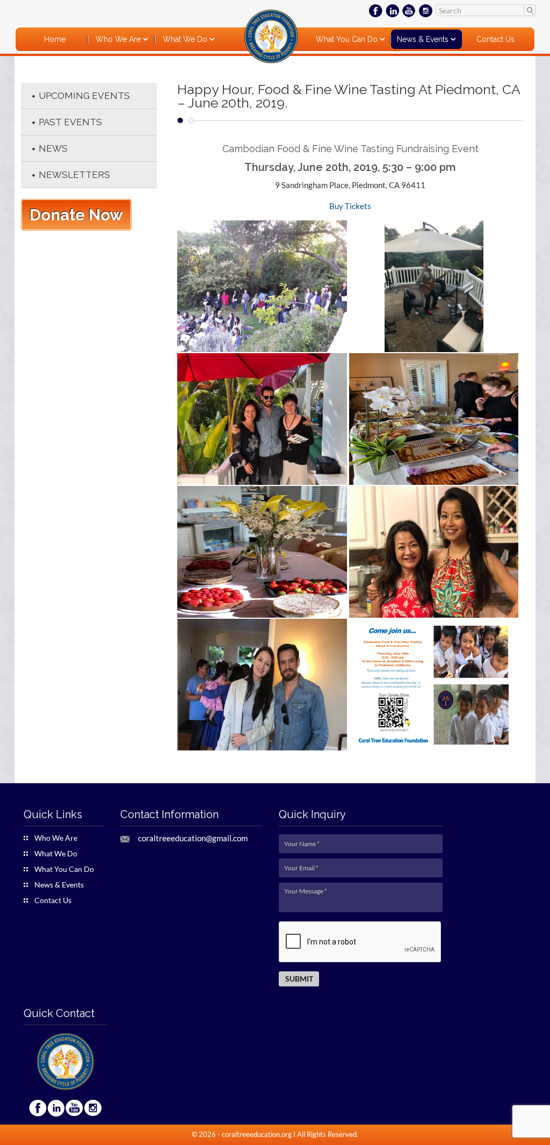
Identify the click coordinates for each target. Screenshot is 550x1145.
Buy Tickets (350, 206)
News (53, 148)
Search (529, 10)
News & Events (424, 39)
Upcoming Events (84, 95)
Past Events (70, 122)
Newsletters (74, 174)
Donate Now (76, 214)
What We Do (186, 39)
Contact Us (495, 39)
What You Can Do (348, 39)
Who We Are (119, 39)
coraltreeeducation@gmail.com (193, 838)
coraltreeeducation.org (257, 1134)
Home (55, 39)
